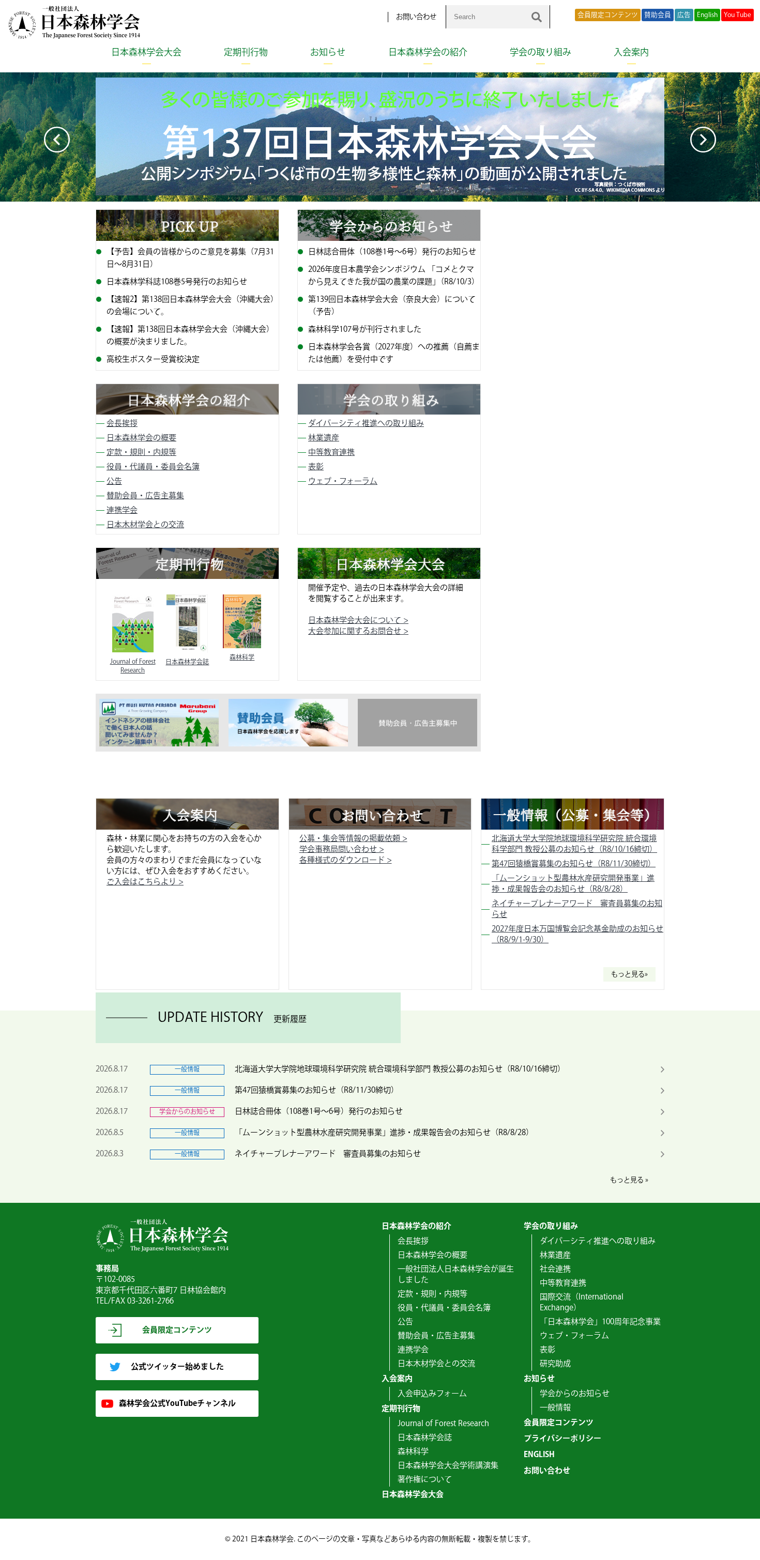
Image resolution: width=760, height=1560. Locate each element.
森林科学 (413, 1451)
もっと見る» (629, 974)
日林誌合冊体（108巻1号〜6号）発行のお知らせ (392, 252)
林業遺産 (323, 438)
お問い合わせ (416, 17)
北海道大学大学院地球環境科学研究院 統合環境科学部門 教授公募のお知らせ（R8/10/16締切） (574, 844)
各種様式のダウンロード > (345, 860)
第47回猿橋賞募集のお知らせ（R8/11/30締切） (574, 864)
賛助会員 (657, 15)
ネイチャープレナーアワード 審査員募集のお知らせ (328, 1154)
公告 (114, 481)
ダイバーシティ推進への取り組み (366, 423)
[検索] (537, 16)
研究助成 (555, 1363)
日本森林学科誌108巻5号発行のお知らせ (177, 282)
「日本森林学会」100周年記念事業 (600, 1322)
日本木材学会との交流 (145, 524)
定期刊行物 (246, 53)
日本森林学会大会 (146, 53)
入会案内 (631, 53)
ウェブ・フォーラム (342, 481)
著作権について (425, 1479)
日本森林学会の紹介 (427, 53)
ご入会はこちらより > (145, 882)
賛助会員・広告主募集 (145, 496)
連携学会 (122, 510)
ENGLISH (539, 1454)
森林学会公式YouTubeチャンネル (177, 1403)
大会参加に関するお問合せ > (358, 631)
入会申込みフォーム (432, 1393)
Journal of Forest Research (443, 1423)
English (707, 15)
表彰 (316, 467)
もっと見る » (629, 1180)
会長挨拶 (122, 423)
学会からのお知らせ (575, 1393)
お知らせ (327, 53)
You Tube (737, 15)
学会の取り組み (540, 53)
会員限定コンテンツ (607, 15)
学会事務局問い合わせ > (341, 849)
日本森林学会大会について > (358, 620)
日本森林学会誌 (425, 1437)
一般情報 (555, 1407)
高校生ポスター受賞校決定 (153, 359)
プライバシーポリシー (562, 1438)
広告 (684, 15)
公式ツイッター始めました (177, 1367)
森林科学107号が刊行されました (364, 329)
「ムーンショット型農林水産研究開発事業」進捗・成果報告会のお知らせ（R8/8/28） (573, 884)
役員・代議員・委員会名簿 (153, 467)
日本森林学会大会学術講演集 (448, 1465)
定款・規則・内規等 (141, 452)
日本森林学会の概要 (141, 438)
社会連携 (555, 1269)
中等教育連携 (331, 452)
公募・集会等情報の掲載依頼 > (353, 838)
